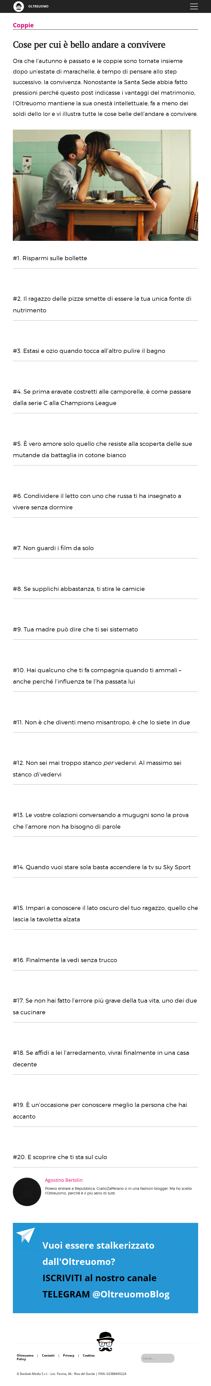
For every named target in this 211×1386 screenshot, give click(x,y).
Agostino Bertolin (64, 1180)
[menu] (194, 6)
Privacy (68, 1355)
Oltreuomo (25, 1355)
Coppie (23, 25)
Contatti (48, 1355)
